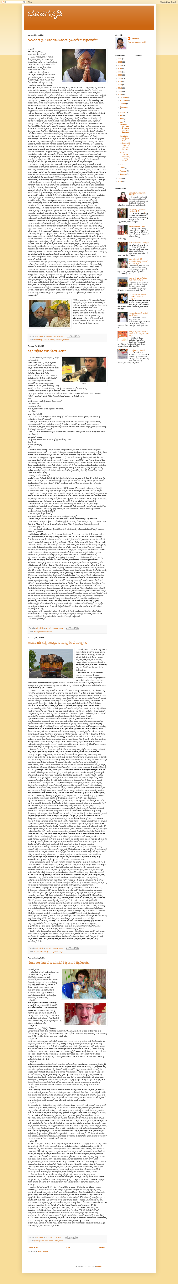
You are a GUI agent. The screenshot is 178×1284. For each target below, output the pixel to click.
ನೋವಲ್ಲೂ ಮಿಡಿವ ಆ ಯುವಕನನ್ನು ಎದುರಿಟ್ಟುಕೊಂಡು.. (59, 962)
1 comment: (58, 1237)
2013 (120, 178)
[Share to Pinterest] (78, 336)
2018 (120, 82)
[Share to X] (73, 336)
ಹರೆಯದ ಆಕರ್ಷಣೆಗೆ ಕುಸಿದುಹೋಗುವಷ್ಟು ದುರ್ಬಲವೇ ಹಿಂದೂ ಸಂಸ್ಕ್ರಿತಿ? (139, 261)
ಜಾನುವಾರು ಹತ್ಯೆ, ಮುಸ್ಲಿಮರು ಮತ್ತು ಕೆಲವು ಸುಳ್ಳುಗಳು (57, 642)
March (122, 168)
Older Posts (102, 1247)
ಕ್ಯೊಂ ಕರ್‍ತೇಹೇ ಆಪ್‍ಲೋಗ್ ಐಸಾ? (47, 351)
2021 (120, 72)
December (124, 97)
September (124, 107)
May (121, 122)
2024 (120, 62)
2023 (120, 65)
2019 (120, 78)
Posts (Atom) (43, 1251)
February (123, 171)
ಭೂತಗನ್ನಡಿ (45, 13)
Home (68, 1247)
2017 (120, 85)
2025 (120, 59)
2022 (120, 69)
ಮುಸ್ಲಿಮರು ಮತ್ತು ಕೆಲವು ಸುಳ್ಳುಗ (53, 951)
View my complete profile (137, 42)
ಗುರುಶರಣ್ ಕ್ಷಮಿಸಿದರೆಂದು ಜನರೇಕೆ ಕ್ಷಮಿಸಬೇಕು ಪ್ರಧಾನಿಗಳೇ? (63, 40)
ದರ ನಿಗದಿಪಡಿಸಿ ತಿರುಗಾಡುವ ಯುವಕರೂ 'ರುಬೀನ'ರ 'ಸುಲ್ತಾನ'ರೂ (137, 296)
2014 (120, 94)
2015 (120, 91)
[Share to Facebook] (76, 336)
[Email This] (68, 336)
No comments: (59, 336)
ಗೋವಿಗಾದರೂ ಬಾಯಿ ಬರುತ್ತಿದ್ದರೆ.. (139, 243)
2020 (120, 75)
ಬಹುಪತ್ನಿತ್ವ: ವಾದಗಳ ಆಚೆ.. (137, 226)
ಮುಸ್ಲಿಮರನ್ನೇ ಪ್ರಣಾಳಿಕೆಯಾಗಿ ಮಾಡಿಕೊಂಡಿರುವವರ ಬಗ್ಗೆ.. (138, 210)
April (122, 165)
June (122, 119)
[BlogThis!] (70, 336)
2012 (120, 182)
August (123, 112)
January (123, 174)
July (121, 115)
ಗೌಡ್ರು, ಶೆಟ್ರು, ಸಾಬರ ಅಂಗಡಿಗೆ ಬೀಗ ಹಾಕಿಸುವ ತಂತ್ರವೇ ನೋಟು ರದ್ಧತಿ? (139, 334)
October (123, 104)
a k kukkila (134, 38)
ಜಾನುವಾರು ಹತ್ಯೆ (38, 951)
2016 (120, 88)
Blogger (99, 1266)
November (124, 101)
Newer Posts (33, 1247)
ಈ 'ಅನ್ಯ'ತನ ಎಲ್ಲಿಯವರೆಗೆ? (137, 350)
